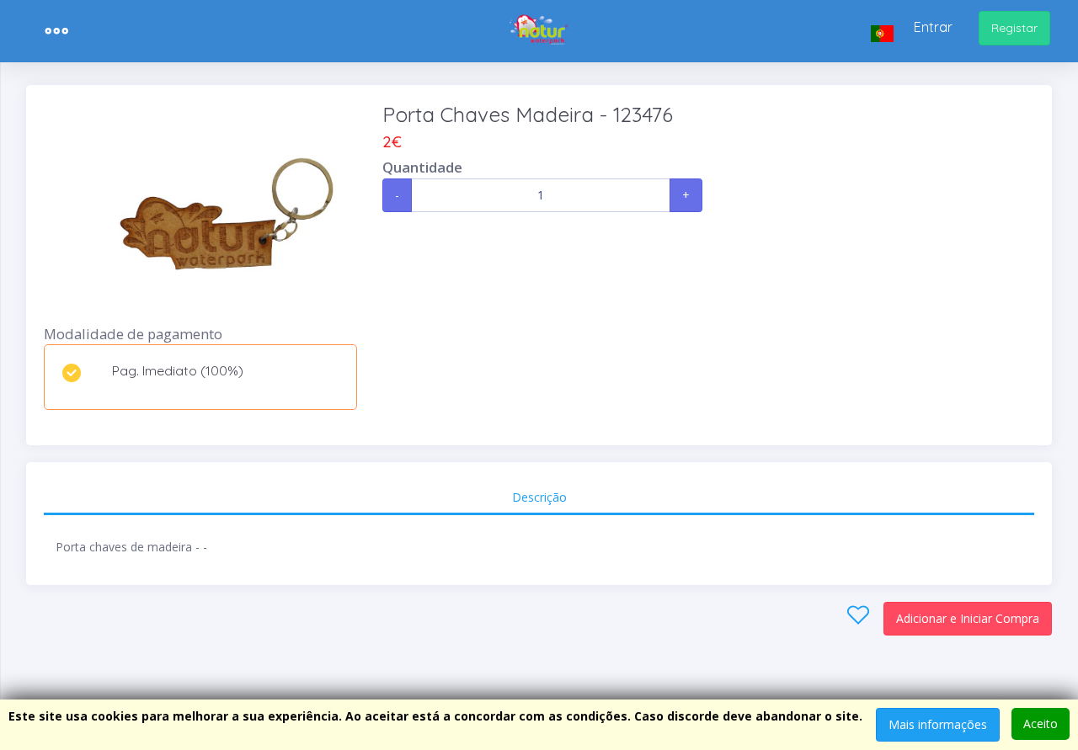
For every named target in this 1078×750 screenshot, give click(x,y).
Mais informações (938, 724)
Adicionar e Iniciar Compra (967, 618)
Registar (1014, 27)
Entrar (933, 27)
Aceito (1040, 723)
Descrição (539, 497)
